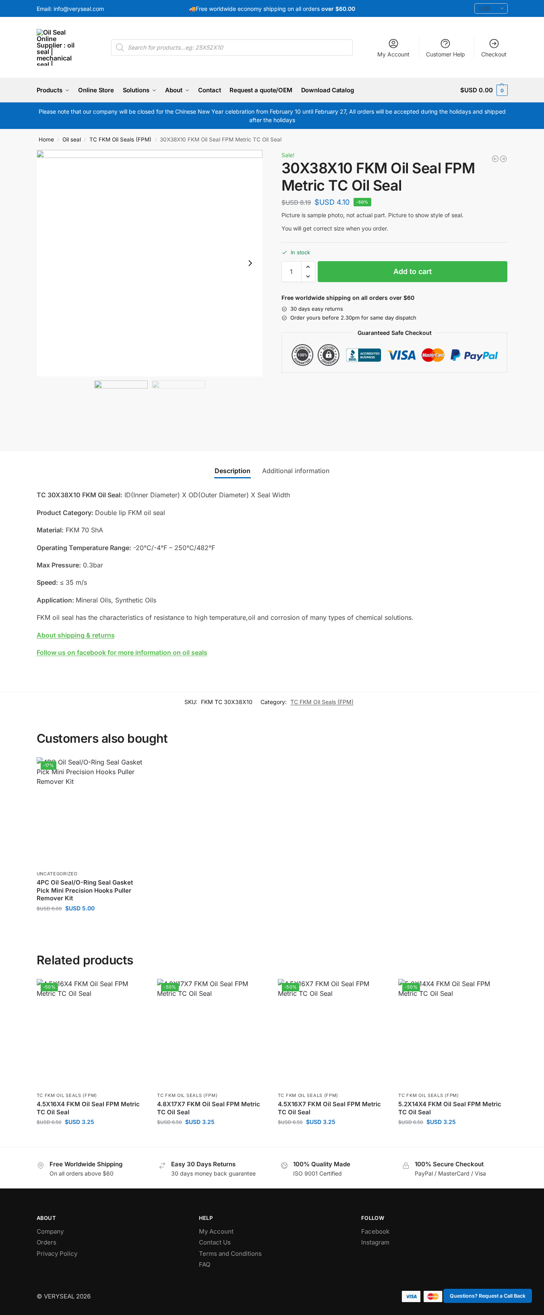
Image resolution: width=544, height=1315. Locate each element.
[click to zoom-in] (150, 263)
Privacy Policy (57, 1253)
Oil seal (71, 139)
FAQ (204, 1264)
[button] (483, 90)
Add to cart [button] (90, 925)
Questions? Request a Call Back (487, 1296)
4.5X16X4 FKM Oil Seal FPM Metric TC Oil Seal (88, 1108)
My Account (393, 54)
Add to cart (412, 271)
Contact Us (215, 1242)
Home (46, 139)
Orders (46, 1242)
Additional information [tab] (295, 471)
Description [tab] (232, 471)
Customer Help (445, 54)
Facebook (375, 1231)
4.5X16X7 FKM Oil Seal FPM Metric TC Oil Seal (329, 1108)
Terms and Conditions (230, 1253)
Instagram (375, 1242)
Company (50, 1231)
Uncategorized (57, 874)
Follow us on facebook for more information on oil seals (122, 652)
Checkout (494, 54)
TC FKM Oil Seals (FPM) (120, 139)
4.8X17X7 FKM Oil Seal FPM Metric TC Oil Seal (208, 1108)
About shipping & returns (76, 635)
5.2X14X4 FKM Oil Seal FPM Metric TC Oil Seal (449, 1108)
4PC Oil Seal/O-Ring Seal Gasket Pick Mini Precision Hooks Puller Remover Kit (85, 890)
